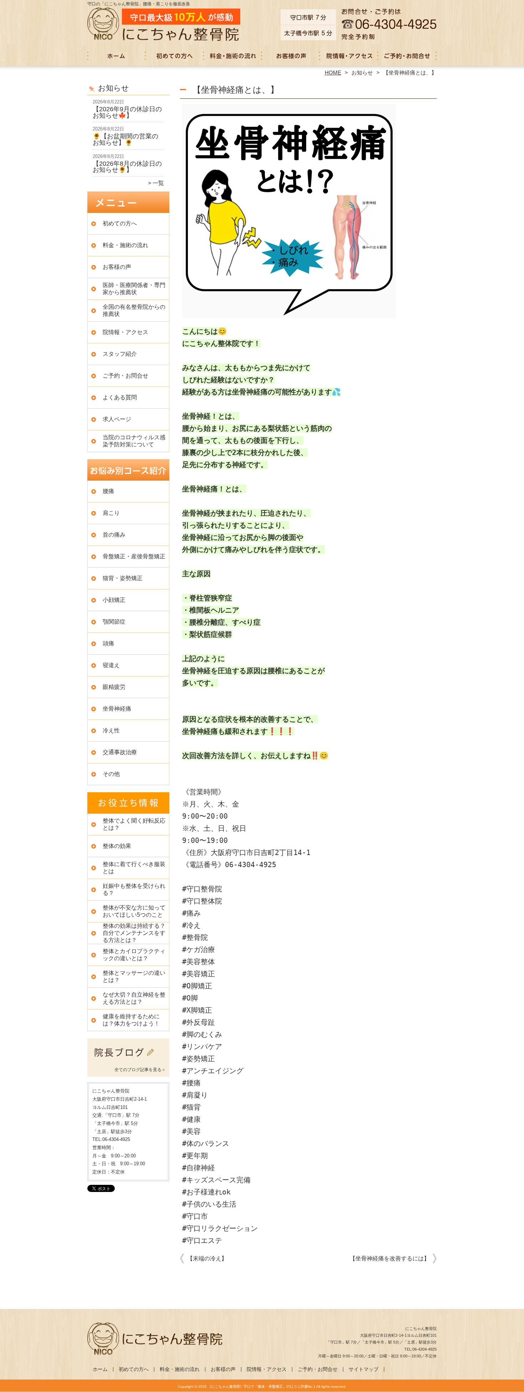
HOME (333, 73)
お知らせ (362, 73)
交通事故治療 (120, 752)
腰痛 (108, 491)
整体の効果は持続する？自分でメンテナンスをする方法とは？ (134, 933)
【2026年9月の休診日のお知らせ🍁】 (127, 112)
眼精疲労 (114, 687)
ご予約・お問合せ (407, 55)
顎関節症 (114, 622)
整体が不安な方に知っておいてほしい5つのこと (134, 911)
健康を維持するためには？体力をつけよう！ (131, 1020)
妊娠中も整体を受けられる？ (134, 889)
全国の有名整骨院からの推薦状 (134, 310)
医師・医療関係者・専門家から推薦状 (134, 288)
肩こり (111, 513)
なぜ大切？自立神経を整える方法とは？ (134, 998)
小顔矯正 (114, 600)
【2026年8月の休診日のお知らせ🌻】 (127, 167)
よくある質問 (120, 397)
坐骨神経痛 (117, 709)
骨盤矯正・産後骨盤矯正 (134, 556)
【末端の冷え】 (207, 1258)
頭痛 (108, 643)
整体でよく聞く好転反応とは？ (134, 824)
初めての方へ (175, 55)
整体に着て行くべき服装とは (134, 867)
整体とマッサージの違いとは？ (134, 976)
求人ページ (117, 419)
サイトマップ (364, 1369)
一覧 (158, 183)
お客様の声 (291, 55)
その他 (111, 774)
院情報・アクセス (349, 55)
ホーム (116, 55)
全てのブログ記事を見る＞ (140, 1069)
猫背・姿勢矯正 (123, 578)
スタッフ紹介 (120, 354)
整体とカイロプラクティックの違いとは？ (134, 954)
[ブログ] (128, 1061)
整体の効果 (117, 846)
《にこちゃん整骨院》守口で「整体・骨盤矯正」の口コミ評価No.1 (261, 1386)
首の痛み (114, 535)
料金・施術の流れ (233, 55)
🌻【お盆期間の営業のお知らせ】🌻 (125, 139)
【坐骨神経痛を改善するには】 (390, 1258)
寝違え (111, 665)
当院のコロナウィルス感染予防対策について (134, 440)
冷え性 (111, 730)
